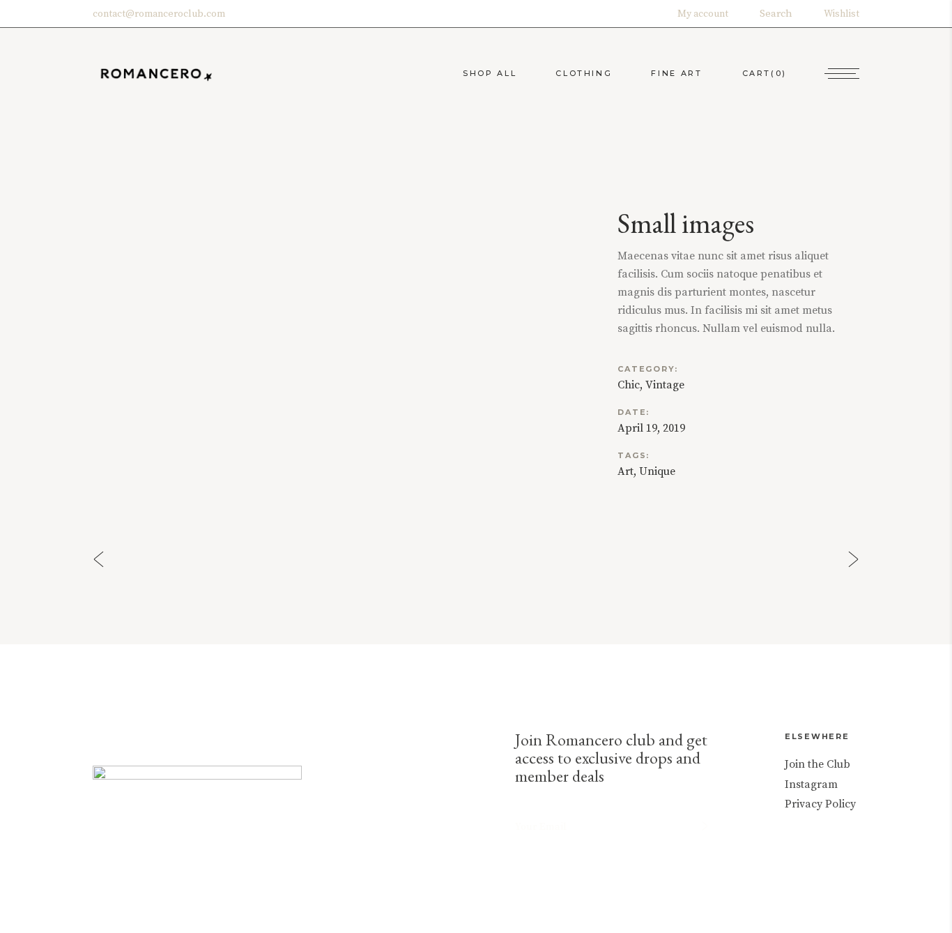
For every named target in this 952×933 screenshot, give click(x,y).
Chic (628, 385)
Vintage (664, 385)
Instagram (811, 784)
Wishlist (841, 14)
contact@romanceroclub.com (159, 14)
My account (702, 14)
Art (625, 471)
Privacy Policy (820, 804)
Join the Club (817, 764)
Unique (657, 471)
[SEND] (705, 826)
